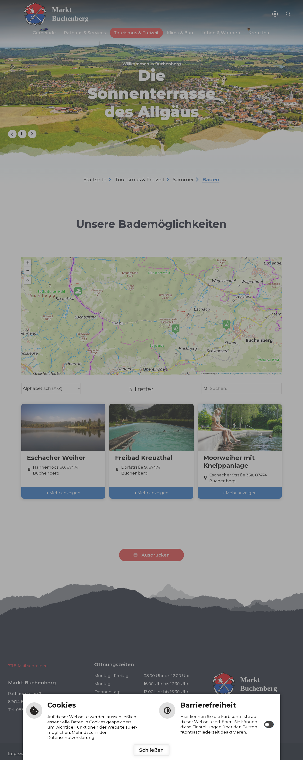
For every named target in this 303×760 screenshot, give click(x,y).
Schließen (151, 750)
